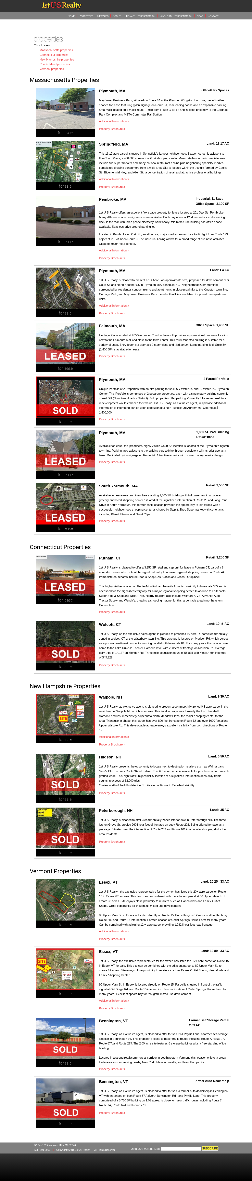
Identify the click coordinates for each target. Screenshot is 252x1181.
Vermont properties (52, 69)
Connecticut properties (54, 54)
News (199, 15)
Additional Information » (114, 121)
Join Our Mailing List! (145, 1148)
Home (71, 15)
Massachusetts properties (56, 50)
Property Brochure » (112, 128)
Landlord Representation (175, 15)
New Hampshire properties (57, 59)
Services (102, 15)
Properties (86, 15)
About (117, 15)
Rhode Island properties (55, 64)
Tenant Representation (140, 15)
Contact (213, 15)
